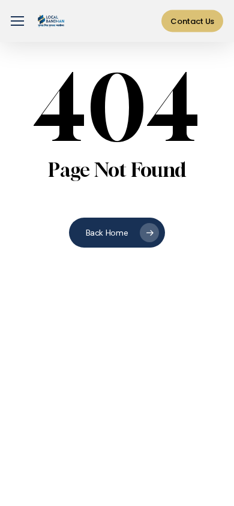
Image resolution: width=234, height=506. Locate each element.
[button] (17, 21)
